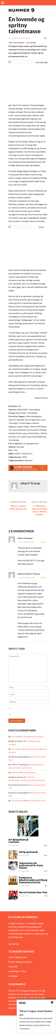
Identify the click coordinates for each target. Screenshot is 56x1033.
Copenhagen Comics (17, 971)
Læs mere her (13, 944)
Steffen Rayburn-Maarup (29, 573)
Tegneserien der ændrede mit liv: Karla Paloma (31, 865)
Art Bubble (13, 976)
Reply (43, 542)
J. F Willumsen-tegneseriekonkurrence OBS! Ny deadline (39, 510)
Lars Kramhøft (17, 800)
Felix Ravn (15, 772)
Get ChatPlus (16, 749)
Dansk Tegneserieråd (17, 957)
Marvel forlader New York (35, 800)
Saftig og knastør (29, 772)
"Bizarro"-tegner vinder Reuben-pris (18, 507)
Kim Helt (14, 736)
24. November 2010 (28, 542)
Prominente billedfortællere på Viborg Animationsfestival (33, 879)
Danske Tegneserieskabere (20, 962)
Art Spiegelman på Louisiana (32, 736)
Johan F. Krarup (25, 38)
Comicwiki (12, 966)
